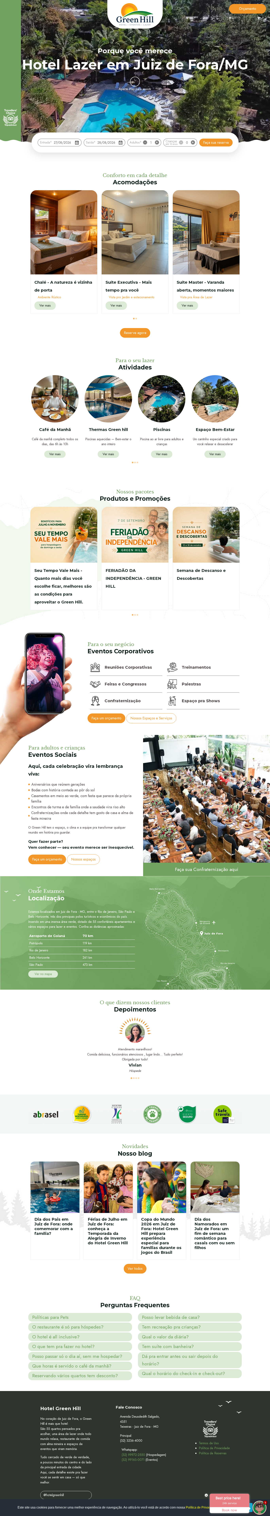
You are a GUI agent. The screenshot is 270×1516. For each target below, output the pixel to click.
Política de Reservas (213, 1453)
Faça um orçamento (106, 718)
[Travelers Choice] (10, 117)
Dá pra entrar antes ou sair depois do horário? (180, 1360)
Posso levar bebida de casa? (171, 1317)
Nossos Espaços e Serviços (151, 718)
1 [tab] (134, 318)
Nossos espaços (83, 859)
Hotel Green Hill (135, 14)
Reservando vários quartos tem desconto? (75, 1375)
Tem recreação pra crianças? (171, 1326)
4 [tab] (138, 1078)
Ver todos (135, 1268)
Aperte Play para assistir (135, 89)
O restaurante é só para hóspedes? (67, 1326)
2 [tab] (136, 318)
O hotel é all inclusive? (55, 1336)
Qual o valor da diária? (165, 1336)
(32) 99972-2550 (133, 1455)
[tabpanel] (63, 252)
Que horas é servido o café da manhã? (71, 1365)
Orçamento (247, 8)
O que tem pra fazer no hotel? (63, 1346)
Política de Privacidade (214, 1448)
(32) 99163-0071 (133, 1459)
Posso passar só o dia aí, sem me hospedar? (77, 1356)
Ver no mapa (43, 974)
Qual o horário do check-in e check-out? (183, 1373)
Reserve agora (135, 332)
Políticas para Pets (50, 1317)
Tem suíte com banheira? (168, 1346)
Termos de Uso (209, 1443)
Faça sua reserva (216, 142)
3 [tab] (137, 462)
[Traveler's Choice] (210, 1429)
